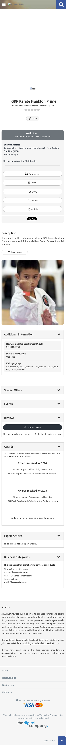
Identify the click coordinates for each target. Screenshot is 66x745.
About (5, 670)
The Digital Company (49, 715)
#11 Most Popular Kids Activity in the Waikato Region (33, 500)
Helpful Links (9, 677)
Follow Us (7, 692)
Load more (16, 252)
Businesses (8, 685)
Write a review (34, 427)
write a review (54, 434)
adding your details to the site (38, 643)
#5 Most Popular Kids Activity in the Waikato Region (32, 473)
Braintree (46, 700)
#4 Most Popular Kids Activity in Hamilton (32, 469)
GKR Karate (30, 161)
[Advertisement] (33, 43)
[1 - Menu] (4, 4)
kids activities (24, 626)
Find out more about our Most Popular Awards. (33, 518)
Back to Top (49, 740)
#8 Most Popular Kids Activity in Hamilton (32, 496)
